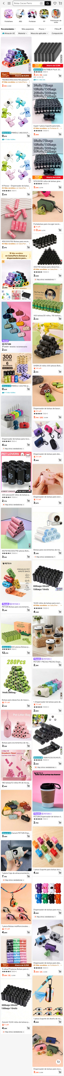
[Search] (48, 3)
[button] (3, 3)
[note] (9, 139)
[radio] (8, 16)
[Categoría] (9, 3)
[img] (16, 75)
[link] (55, 3)
